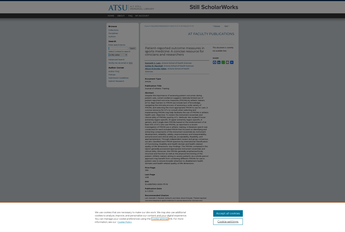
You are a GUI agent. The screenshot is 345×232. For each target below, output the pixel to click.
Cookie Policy (125, 222)
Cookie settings (160, 219)
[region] (172, 217)
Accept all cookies (228, 213)
